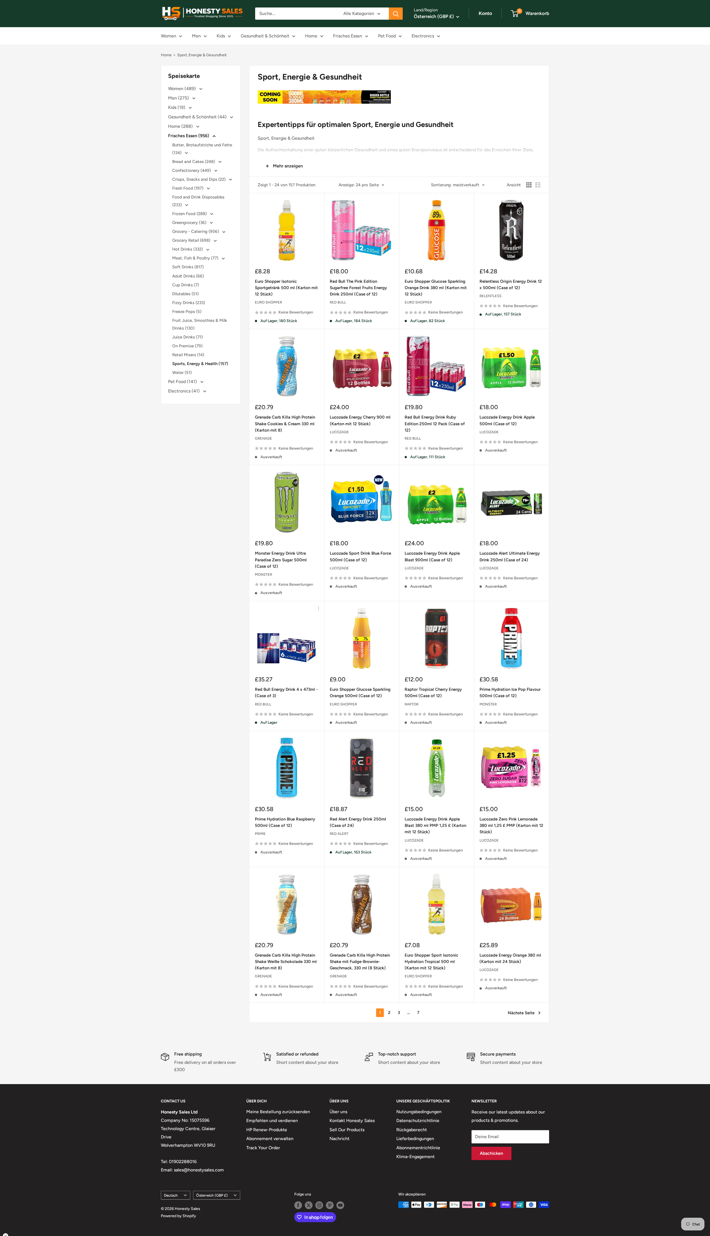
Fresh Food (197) (188, 188)
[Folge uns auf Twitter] (309, 1205)
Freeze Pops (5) (186, 311)
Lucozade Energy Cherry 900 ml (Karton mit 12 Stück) (360, 420)
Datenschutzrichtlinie (417, 1120)
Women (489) (182, 88)
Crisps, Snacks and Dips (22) (199, 179)
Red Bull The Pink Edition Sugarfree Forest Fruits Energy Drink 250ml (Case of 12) (358, 288)
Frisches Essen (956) (189, 135)
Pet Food (387, 36)
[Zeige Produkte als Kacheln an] (528, 184)
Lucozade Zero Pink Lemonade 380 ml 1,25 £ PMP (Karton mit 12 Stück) (511, 826)
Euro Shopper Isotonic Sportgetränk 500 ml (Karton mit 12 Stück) (286, 288)
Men (196, 36)
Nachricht (339, 1138)
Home (311, 36)
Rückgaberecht (411, 1129)
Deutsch (171, 1195)
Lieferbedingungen (415, 1138)
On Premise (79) (187, 345)
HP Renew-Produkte (266, 1129)
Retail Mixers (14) (188, 354)
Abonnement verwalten (269, 1138)
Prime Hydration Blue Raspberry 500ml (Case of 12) (285, 822)
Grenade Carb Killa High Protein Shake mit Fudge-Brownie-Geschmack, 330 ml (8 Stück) (360, 962)
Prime (260, 834)
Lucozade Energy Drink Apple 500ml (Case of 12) (507, 420)
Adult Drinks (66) (188, 276)
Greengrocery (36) (189, 222)
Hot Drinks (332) (188, 249)
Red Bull (338, 302)
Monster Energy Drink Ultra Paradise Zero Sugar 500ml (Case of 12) (281, 560)
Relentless (490, 296)
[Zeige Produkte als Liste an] (538, 184)
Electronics (423, 36)
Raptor (412, 704)
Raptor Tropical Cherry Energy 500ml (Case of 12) (433, 692)
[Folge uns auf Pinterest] (330, 1205)
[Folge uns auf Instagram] (319, 1205)
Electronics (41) (184, 391)
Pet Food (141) (183, 381)
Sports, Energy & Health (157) (200, 363)
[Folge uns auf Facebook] (298, 1205)
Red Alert (339, 834)
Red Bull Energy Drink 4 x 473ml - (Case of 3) (286, 692)
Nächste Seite (521, 1012)
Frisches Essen (347, 36)
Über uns (338, 1111)
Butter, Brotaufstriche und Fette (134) (202, 148)
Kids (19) (177, 107)
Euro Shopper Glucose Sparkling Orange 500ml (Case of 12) (360, 692)
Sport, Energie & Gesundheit (202, 55)
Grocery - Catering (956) (196, 231)
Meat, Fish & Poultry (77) (195, 258)
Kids (221, 36)
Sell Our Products (346, 1129)
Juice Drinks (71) (187, 337)
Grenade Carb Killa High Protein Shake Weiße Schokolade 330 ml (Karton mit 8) (286, 962)
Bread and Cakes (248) (194, 161)
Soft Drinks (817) (188, 266)
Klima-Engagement (415, 1156)
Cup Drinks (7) (185, 284)
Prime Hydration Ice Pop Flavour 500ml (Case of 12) (510, 692)
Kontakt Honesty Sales (352, 1120)
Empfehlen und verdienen (272, 1120)
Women (168, 36)
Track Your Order (263, 1147)
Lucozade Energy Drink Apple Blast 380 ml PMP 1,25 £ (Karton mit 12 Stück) (435, 826)
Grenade (263, 438)
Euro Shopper (268, 302)
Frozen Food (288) (190, 213)
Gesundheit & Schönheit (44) (198, 116)
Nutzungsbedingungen (419, 1111)
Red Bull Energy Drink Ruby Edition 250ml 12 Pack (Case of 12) (435, 424)
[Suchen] (396, 13)
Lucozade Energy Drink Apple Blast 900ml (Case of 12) (432, 556)
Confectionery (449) (192, 170)
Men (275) (179, 98)
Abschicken (491, 1153)
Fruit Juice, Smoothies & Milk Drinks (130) (199, 324)
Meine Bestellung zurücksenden (278, 1111)
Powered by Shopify (178, 1216)
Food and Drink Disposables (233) (198, 201)
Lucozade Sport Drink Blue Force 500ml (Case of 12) (360, 556)
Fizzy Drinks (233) (188, 302)
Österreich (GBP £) (212, 1195)
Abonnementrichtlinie (418, 1147)
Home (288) (181, 126)
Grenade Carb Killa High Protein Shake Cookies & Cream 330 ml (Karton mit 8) (285, 424)
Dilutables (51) (185, 293)
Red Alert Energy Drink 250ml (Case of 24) (358, 822)
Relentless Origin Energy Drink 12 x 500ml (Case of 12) (511, 284)
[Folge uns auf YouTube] (340, 1205)
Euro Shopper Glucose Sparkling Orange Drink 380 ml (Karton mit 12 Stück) (436, 288)
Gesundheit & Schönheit (265, 36)
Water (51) (182, 372)
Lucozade (339, 432)
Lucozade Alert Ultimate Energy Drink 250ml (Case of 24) (510, 556)
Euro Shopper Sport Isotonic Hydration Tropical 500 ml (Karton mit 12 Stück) (431, 962)
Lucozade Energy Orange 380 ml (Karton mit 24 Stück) (510, 958)
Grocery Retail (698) (191, 240)
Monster (263, 574)
